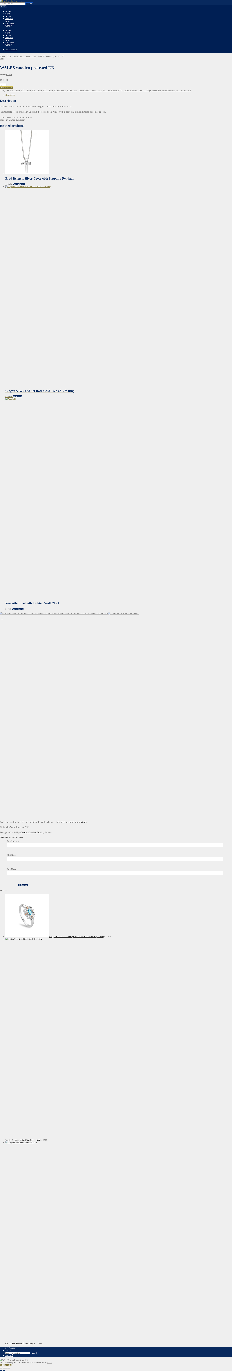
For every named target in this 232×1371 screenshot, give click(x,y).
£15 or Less (26, 90)
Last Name (11, 869)
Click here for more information (70, 822)
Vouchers (9, 18)
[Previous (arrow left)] (1, 1370)
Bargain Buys (145, 90)
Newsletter (10, 23)
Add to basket (6, 88)
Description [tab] (10, 95)
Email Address (13, 841)
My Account (10, 1348)
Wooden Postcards (111, 90)
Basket (9, 1355)
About (8, 16)
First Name (11, 855)
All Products (72, 90)
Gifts (9, 56)
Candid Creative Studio (31, 832)
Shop (7, 14)
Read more (17, 396)
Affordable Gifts (131, 90)
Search (29, 4)
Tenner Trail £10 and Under (24, 56)
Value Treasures (168, 90)
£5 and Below (60, 90)
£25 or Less (48, 90)
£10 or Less (15, 90)
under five (156, 90)
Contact (8, 26)
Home (8, 11)
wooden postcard (183, 90)
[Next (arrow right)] (4, 1370)
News (7, 21)
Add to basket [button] (19, 184)
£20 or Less (37, 90)
